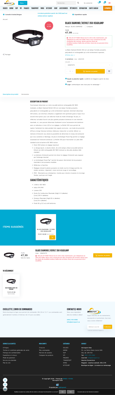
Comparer (90, 26)
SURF (55, 8)
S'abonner (107, 327)
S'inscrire (42, 347)
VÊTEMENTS (73, 8)
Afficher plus (69, 55)
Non (71, 391)
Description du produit (10, 94)
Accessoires (25, 94)
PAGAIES (26, 8)
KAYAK (11, 8)
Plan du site (6, 363)
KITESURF (49, 8)
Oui (62, 391)
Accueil (5, 19)
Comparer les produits (46, 355)
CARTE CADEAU (93, 8)
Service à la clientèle (9, 360)
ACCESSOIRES (63, 8)
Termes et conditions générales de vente (16, 350)
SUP (16, 8)
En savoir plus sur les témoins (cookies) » (88, 391)
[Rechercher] (78, 3)
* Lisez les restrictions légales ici (95, 330)
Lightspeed (62, 387)
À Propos (6, 347)
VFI (21, 8)
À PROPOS (108, 8)
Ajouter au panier (92, 71)
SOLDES (5, 8)
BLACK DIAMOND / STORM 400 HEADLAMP (46, 230)
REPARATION (83, 8)
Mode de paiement (9, 358)
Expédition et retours (10, 355)
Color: (68, 62)
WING (42, 8)
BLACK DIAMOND (76, 26)
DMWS (65, 378)
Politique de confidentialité (11, 352)
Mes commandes (44, 350)
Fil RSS (71, 378)
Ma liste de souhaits (45, 352)
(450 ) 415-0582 (72, 319)
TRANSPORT (35, 8)
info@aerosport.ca (73, 322)
